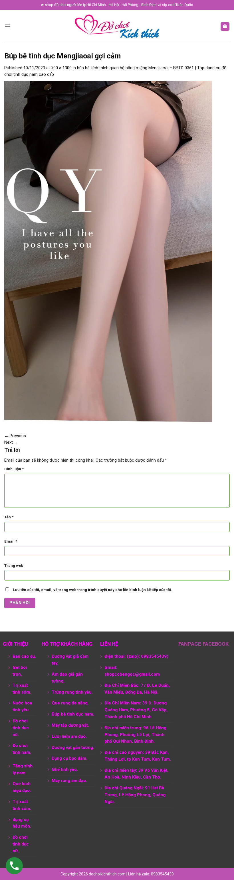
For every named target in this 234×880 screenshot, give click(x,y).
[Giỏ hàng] (225, 26)
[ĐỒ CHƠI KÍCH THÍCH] (117, 26)
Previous (15, 435)
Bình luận (14, 469)
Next (11, 442)
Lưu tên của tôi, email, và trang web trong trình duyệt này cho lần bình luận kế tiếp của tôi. (92, 590)
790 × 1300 (61, 67)
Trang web (13, 565)
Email (10, 541)
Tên (8, 517)
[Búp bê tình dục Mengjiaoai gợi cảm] (108, 251)
